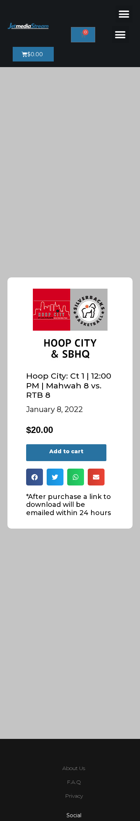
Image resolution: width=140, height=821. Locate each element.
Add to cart (66, 451)
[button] (124, 14)
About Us (73, 768)
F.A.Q (74, 782)
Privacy (74, 796)
